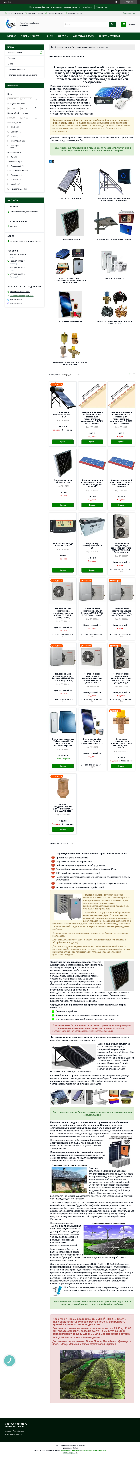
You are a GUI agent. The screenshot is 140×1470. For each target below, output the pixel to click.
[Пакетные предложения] (70, 304)
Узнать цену (103, 7)
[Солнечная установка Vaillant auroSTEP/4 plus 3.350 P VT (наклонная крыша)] (62, 721)
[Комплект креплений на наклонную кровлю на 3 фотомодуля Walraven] (121, 463)
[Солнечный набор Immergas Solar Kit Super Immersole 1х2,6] (92, 721)
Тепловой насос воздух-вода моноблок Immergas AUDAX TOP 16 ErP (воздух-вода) (121, 547)
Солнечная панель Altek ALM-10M (62, 481)
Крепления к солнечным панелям (114, 240)
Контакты (63, 36)
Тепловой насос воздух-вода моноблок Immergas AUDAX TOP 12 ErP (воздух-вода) (121, 678)
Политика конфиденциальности (22, 75)
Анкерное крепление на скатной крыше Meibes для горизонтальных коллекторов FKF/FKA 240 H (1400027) (121, 417)
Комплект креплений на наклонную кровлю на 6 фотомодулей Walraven (92, 483)
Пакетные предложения (70, 322)
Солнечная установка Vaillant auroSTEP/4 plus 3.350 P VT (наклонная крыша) (63, 742)
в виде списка (134, 375)
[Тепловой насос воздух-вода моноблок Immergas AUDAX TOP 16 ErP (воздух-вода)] (121, 526)
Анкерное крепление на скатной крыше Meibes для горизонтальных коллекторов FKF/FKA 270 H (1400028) (92, 417)
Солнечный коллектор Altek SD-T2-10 (63, 414)
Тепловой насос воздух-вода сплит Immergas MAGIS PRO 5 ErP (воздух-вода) (63, 677)
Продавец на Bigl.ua (70, 1448)
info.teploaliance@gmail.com (21, 296)
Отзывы (11, 58)
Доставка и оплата (83, 36)
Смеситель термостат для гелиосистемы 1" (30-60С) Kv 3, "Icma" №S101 (121, 743)
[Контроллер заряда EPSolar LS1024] (62, 526)
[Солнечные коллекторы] (70, 181)
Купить (63, 442)
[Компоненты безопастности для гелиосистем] (70, 345)
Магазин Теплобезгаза (14, 1431)
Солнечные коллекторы (70, 199)
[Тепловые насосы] (114, 261)
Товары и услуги (30, 36)
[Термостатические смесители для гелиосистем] (114, 304)
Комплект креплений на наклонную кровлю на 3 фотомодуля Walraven (121, 483)
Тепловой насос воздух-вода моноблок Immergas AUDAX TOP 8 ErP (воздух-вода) (92, 678)
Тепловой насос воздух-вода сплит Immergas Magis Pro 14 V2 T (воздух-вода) (121, 612)
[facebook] (50, 162)
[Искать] (112, 24)
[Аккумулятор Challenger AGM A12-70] (92, 526)
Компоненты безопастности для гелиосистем (70, 363)
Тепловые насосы (114, 279)
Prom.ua (82, 1445)
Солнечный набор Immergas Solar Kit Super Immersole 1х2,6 (92, 741)
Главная (11, 36)
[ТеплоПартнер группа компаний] (10, 29)
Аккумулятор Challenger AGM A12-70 (92, 545)
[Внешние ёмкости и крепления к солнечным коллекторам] (114, 181)
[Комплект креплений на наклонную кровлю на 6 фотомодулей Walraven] (92, 463)
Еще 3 (12, 148)
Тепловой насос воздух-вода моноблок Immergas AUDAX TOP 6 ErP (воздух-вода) (63, 613)
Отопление (76, 47)
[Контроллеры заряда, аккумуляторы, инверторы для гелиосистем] (70, 261)
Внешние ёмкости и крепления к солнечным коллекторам (114, 200)
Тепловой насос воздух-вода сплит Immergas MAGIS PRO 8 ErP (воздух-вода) (92, 612)
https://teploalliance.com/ (20, 292)
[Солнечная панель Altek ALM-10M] (62, 463)
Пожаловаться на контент (70, 1450)
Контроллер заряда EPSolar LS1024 (63, 544)
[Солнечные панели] (70, 222)
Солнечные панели (70, 240)
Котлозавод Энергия (14, 1434)
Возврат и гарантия (109, 36)
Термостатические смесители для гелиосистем (114, 322)
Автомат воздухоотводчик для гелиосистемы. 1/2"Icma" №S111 (63, 807)
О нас (50, 36)
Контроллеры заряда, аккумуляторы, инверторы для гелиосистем (70, 280)
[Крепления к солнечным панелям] (114, 222)
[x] (53, 162)
